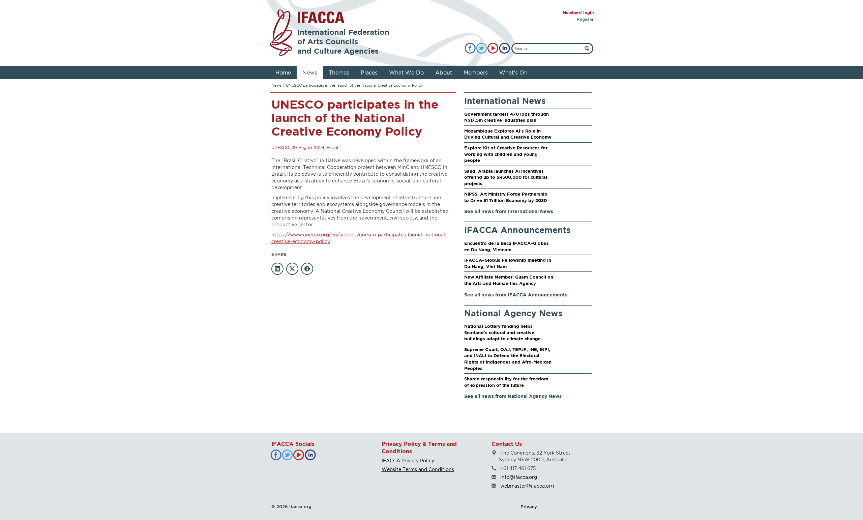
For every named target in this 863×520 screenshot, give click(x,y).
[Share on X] (292, 269)
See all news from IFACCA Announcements (515, 294)
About (443, 72)
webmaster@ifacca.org (527, 485)
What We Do (406, 72)
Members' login (578, 12)
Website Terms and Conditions (418, 469)
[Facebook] (470, 48)
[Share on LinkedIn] (277, 269)
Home (283, 72)
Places (369, 72)
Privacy (528, 506)
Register (585, 19)
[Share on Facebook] (307, 269)
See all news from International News (508, 211)
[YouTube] (493, 48)
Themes (339, 72)
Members (476, 72)
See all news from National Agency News (513, 396)
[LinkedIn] (504, 48)
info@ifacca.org (518, 477)
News (309, 72)
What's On (513, 72)
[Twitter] (481, 48)
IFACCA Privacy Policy (408, 460)
